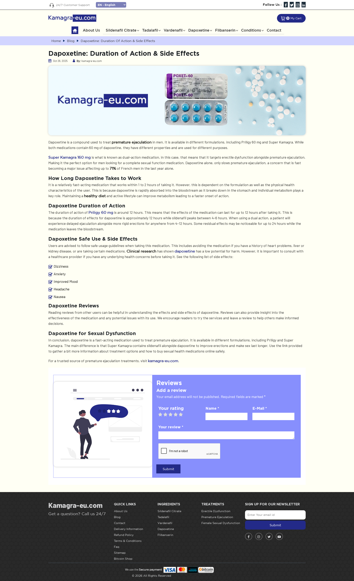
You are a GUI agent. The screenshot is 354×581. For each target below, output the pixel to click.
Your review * (170, 427)
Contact (274, 30)
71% (113, 168)
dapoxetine (185, 251)
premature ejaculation (132, 142)
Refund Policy (124, 535)
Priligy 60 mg (100, 212)
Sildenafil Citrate (121, 30)
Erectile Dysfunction (215, 511)
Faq (116, 546)
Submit (168, 469)
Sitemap (120, 552)
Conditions (251, 30)
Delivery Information (128, 529)
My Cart (296, 18)
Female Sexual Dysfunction (220, 523)
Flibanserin (225, 30)
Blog (117, 517)
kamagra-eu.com (163, 361)
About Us (91, 30)
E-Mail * (259, 408)
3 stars (172, 414)
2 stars (167, 414)
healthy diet (95, 196)
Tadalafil (150, 30)
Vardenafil (173, 30)
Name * (212, 408)
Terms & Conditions (128, 540)
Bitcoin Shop (123, 558)
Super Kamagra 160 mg (69, 157)
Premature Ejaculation (217, 517)
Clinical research (141, 251)
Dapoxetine (198, 30)
